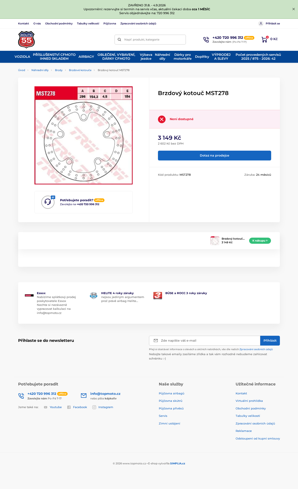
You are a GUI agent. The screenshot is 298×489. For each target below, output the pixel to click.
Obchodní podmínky (59, 23)
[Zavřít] (293, 9)
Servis (163, 415)
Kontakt (23, 23)
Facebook (80, 407)
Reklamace (244, 431)
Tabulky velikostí (88, 23)
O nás (37, 23)
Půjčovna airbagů (171, 393)
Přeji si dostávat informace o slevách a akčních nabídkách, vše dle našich (211, 349)
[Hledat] (119, 39)
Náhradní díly (40, 70)
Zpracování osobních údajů (138, 23)
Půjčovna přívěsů (171, 408)
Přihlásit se (273, 23)
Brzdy (59, 70)
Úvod (21, 70)
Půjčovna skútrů (170, 400)
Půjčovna (109, 23)
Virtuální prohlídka (249, 400)
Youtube (56, 407)
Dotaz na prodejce (214, 155)
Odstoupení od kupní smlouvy (258, 438)
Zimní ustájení (169, 423)
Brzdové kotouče (80, 70)
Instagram (105, 407)
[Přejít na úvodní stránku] (26, 39)
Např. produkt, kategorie (141, 39)
